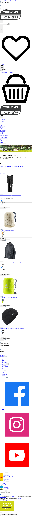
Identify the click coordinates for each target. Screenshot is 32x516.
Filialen (3, 373)
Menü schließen (3, 69)
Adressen (9, 72)
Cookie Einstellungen (3, 497)
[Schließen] (0, 515)
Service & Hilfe (2, 356)
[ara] (3, 300)
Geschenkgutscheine (4, 367)
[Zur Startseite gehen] (10, 19)
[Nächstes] (3, 340)
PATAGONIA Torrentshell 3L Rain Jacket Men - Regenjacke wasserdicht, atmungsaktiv (11, 262)
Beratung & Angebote (3, 364)
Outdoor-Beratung (4, 365)
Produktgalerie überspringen (3, 173)
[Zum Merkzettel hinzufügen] (1, 194)
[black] (3, 200)
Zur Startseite (2, 160)
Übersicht (1, 72)
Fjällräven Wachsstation (5, 366)
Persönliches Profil (5, 72)
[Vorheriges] (1, 340)
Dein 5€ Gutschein (3, 499)
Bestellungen (11, 72)
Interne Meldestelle (4, 374)
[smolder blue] (3, 267)
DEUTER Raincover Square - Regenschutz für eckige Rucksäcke (8, 297)
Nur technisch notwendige (3, 514)
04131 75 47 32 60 (14, 352)
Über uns (3, 372)
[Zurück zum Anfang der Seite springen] (1, 512)
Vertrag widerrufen (2, 355)
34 (2, 203)
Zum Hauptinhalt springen (3, 0)
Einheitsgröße (3, 335)
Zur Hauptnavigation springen (15, 0)
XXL (2, 271)
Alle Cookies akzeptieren (14, 514)
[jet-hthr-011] (3, 333)
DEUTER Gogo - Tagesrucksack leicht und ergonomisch (7, 230)
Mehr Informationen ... (24, 513)
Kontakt (3, 360)
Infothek (3, 368)
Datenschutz (3, 375)
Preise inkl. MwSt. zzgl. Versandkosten (5, 207)
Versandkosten (13, 496)
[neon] (3, 302)
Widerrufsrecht (4, 358)
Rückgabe (3, 359)
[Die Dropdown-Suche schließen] (9, 24)
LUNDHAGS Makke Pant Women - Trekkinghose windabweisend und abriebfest (10, 195)
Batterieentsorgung (4, 362)
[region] (16, 257)
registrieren (3, 71)
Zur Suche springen (9, 0)
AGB (2, 361)
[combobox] (4, 24)
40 (2, 204)
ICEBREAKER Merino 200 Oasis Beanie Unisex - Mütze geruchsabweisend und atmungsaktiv (12, 328)
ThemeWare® (19, 498)
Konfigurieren (8, 514)
